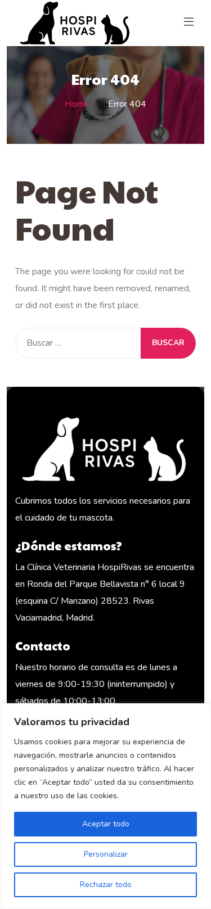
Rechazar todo (106, 884)
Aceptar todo (105, 823)
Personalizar (106, 854)
